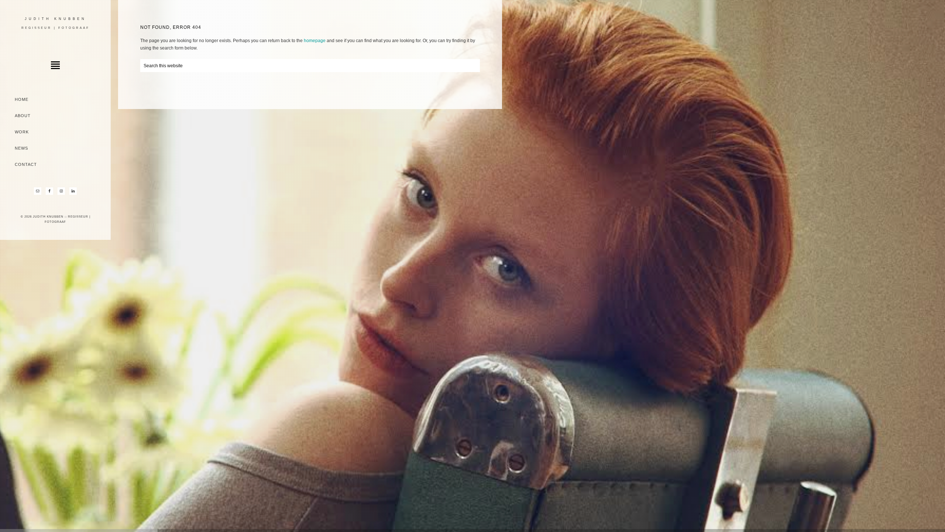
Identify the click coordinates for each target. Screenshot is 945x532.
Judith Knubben (55, 19)
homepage (315, 40)
